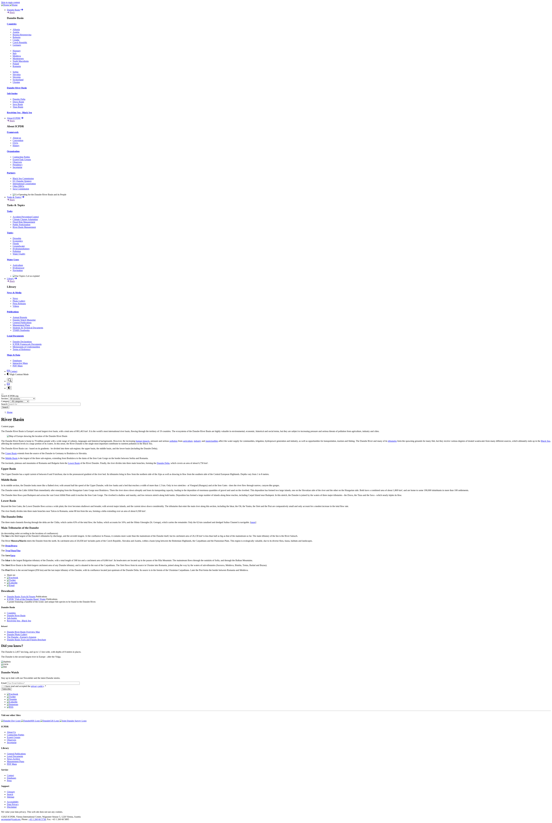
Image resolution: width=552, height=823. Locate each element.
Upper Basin (11, 453)
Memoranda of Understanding (26, 347)
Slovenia (17, 77)
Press (9, 780)
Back (12, 12)
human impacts (143, 441)
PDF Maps (18, 366)
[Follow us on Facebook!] (12, 694)
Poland (16, 63)
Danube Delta (19, 99)
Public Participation (21, 224)
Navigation (18, 270)
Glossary (11, 792)
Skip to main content (10, 2)
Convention (18, 140)
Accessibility (13, 802)
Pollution (17, 251)
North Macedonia (21, 61)
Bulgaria (16, 37)
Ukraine (16, 82)
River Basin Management (24, 227)
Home (10, 412)
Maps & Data (13, 355)
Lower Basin (74, 463)
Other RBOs (18, 186)
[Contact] (8, 384)
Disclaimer (12, 807)
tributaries (392, 441)
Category (5, 401)
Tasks (10, 211)
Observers (17, 162)
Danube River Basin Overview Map (23, 632)
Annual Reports (20, 317)
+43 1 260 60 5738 (37, 819)
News (15, 298)
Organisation (13, 151)
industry (197, 441)
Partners (11, 173)
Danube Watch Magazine (24, 320)
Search (4, 404)
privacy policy (37, 686)
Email (3, 683)
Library (10, 278)
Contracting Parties (21, 157)
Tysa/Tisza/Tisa (12, 550)
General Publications (22, 322)
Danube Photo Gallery (17, 634)
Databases (17, 360)
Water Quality (19, 254)
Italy (15, 53)
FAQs (15, 143)
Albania (16, 29)
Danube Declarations (22, 341)
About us (17, 138)
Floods (16, 243)
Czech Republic (20, 42)
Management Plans (21, 325)
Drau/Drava (11, 546)
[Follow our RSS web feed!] (10, 707)
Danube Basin (13, 10)
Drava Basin (18, 102)
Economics (18, 241)
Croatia (16, 40)
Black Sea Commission (23, 178)
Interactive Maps (20, 363)
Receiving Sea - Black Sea (19, 112)
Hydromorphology (21, 248)
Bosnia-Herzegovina (22, 34)
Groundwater (19, 246)
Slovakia (17, 74)
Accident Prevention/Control (26, 217)
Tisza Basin (18, 107)
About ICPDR (14, 118)
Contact (13, 371)
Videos (16, 306)
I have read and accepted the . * (25, 686)
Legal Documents (15, 336)
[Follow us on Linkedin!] (12, 702)
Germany (17, 45)
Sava (12, 555)
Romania (17, 66)
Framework (13, 132)
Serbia (15, 72)
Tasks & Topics (14, 197)
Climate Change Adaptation (25, 219)
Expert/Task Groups (22, 159)
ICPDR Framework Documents (27, 344)
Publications (13, 312)
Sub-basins (12, 93)
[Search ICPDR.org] (10, 380)
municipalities (212, 441)
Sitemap (10, 797)
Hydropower (18, 268)
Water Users (13, 259)
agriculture (188, 441)
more (253, 522)
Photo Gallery (19, 301)
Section (4, 398)
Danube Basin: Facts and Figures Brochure (26, 639)
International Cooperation (24, 183)
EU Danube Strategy (22, 181)
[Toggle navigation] (2, 394)
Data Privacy (13, 804)
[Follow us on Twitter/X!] (11, 696)
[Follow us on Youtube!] (12, 699)
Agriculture (18, 265)
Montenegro (18, 58)
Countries (12, 24)
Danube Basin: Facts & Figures (21, 596)
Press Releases (19, 303)
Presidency (18, 164)
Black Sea (545, 441)
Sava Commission (21, 189)
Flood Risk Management (24, 222)
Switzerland (18, 79)
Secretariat (17, 167)
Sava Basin (18, 104)
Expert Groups (13, 737)
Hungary (17, 51)
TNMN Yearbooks (21, 330)
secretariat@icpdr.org (10, 819)
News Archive (13, 759)
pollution (173, 441)
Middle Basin (11, 458)
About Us (11, 732)
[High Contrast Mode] (9, 388)
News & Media (14, 292)
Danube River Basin (17, 88)
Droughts (17, 238)
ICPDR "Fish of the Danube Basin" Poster (26, 599)
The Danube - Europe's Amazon (21, 637)
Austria (16, 32)
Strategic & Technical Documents (28, 327)
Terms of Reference (21, 349)
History (16, 145)
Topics (10, 233)
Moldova (17, 56)
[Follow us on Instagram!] (12, 704)
